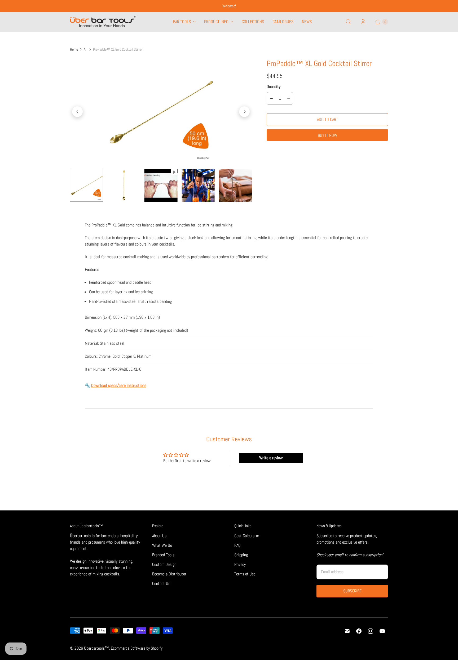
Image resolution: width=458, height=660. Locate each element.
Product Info (216, 21)
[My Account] (363, 21)
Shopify (156, 648)
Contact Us (161, 583)
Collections (253, 21)
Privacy (240, 564)
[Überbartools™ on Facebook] (359, 631)
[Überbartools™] (103, 21)
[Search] (348, 21)
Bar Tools (182, 21)
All (85, 49)
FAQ (237, 545)
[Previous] (77, 111)
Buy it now (327, 135)
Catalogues (282, 21)
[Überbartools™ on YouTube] (382, 631)
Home (74, 49)
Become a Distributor (169, 574)
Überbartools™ (96, 648)
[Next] (244, 111)
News (307, 21)
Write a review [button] (271, 458)
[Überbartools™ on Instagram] (370, 631)
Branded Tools (163, 555)
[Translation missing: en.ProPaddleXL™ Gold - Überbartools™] (86, 185)
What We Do (162, 545)
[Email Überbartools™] (347, 631)
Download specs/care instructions (118, 385)
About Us (159, 536)
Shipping (241, 555)
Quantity (273, 86)
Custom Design (164, 564)
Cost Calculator (246, 536)
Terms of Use (245, 574)
